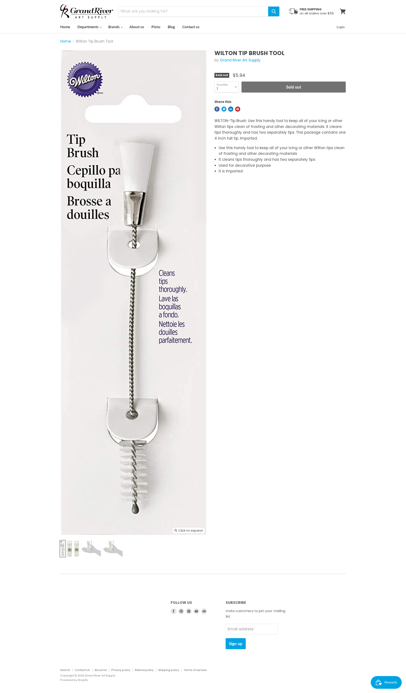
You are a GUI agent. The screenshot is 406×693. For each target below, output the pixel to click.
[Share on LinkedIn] (230, 109)
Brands (114, 27)
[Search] (273, 11)
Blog (171, 27)
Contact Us (82, 670)
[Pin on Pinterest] (237, 109)
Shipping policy (168, 670)
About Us (101, 670)
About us (136, 27)
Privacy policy (120, 670)
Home (65, 27)
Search (65, 670)
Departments (88, 27)
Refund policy (144, 670)
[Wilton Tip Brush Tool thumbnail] (63, 548)
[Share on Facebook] (216, 109)
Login (341, 27)
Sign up (235, 643)
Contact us (190, 27)
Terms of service (195, 670)
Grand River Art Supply (240, 60)
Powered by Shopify (74, 680)
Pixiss (155, 27)
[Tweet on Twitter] (223, 109)
